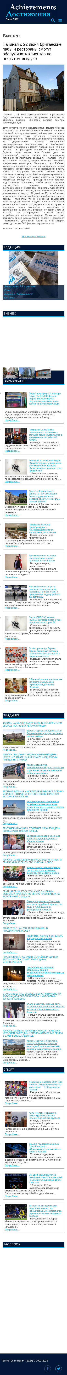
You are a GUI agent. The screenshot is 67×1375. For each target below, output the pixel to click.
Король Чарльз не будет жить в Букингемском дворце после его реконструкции (32, 724)
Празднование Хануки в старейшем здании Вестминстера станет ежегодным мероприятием (30, 959)
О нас (7, 290)
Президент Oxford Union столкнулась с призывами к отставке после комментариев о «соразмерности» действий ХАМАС (45, 434)
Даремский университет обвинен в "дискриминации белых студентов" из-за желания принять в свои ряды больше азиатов (44, 496)
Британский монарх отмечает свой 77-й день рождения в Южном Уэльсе (31, 829)
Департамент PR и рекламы (20, 286)
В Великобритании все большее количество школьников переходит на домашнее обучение (45, 683)
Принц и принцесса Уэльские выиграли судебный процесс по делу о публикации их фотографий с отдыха (31, 894)
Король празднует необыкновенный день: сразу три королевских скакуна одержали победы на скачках (30, 757)
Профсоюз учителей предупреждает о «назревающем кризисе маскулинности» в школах (42, 528)
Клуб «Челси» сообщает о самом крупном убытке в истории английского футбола (44, 1115)
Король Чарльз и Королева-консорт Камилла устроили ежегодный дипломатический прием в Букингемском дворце (33, 1033)
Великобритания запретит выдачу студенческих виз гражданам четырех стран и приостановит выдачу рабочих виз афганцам (44, 591)
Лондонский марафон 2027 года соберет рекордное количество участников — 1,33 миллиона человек (45, 1086)
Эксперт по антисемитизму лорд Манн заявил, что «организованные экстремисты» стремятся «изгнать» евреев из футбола (45, 1210)
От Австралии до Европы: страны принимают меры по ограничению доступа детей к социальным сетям (44, 652)
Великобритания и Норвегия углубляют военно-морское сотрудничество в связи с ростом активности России (33, 794)
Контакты (9, 297)
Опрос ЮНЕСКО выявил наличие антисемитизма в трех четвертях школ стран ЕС (45, 620)
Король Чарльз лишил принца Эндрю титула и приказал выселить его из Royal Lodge (32, 861)
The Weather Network (34, 236)
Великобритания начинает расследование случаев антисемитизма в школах (42, 558)
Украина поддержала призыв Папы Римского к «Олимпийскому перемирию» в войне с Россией (45, 1148)
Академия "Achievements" (18, 293)
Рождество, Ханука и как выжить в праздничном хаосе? (25, 929)
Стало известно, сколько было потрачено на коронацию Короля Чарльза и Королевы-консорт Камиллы (32, 996)
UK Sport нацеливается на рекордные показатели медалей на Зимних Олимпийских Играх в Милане (45, 1179)
